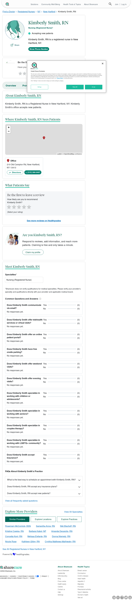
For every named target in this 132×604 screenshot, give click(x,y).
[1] (20, 72)
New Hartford (49, 11)
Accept (93, 87)
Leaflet (59, 154)
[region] (66, 76)
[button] (39, 298)
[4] (24, 206)
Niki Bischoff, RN (68, 526)
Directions (16, 172)
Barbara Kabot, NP (37, 531)
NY (39, 11)
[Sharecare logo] (27, 567)
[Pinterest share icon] (130, 598)
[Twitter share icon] (126, 598)
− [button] (9, 131)
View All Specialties (73, 511)
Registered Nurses (26, 11)
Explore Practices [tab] (69, 519)
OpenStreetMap (69, 154)
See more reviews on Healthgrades (44, 220)
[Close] (102, 63)
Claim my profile (33, 252)
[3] (18, 206)
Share (16, 45)
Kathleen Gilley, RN (31, 541)
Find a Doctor (9, 11)
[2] (24, 72)
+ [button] (9, 127)
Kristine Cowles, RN (14, 531)
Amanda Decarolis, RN (61, 531)
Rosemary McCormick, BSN (18, 526)
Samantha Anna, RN (45, 526)
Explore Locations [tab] (43, 519)
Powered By (7, 554)
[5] (29, 206)
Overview (11, 85)
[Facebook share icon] (114, 598)
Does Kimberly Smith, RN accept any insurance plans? (32, 486)
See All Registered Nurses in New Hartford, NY (24, 549)
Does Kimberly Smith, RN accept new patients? (28, 493)
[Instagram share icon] (118, 598)
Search (110, 4)
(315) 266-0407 (33, 172)
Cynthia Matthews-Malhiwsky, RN (60, 541)
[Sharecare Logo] (7, 4)
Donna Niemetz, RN (61, 536)
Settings (40, 87)
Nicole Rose (10, 541)
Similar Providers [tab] (17, 519)
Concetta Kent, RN (13, 536)
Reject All (75, 87)
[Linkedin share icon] (122, 598)
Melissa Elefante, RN (37, 536)
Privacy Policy (60, 78)
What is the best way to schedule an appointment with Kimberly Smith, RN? (41, 479)
